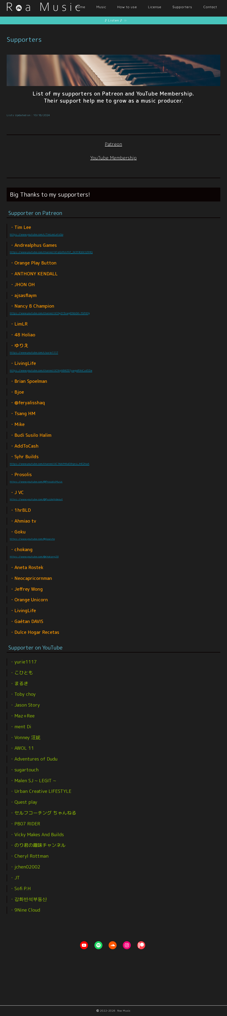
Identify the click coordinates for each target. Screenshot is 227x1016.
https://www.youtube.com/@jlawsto (32, 539)
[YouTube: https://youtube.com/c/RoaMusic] (84, 945)
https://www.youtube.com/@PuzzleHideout (36, 499)
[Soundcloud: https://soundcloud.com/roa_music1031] (113, 945)
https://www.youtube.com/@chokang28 (34, 556)
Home (80, 7)
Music (101, 7)
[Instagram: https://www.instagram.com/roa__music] (127, 945)
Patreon (113, 144)
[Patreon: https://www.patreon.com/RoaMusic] (141, 945)
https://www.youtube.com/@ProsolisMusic (36, 481)
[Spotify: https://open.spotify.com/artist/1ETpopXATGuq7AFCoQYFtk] (98, 945)
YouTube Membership (113, 158)
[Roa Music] (43, 14)
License (154, 7)
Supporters (182, 7)
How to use (127, 7)
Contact (210, 7)
